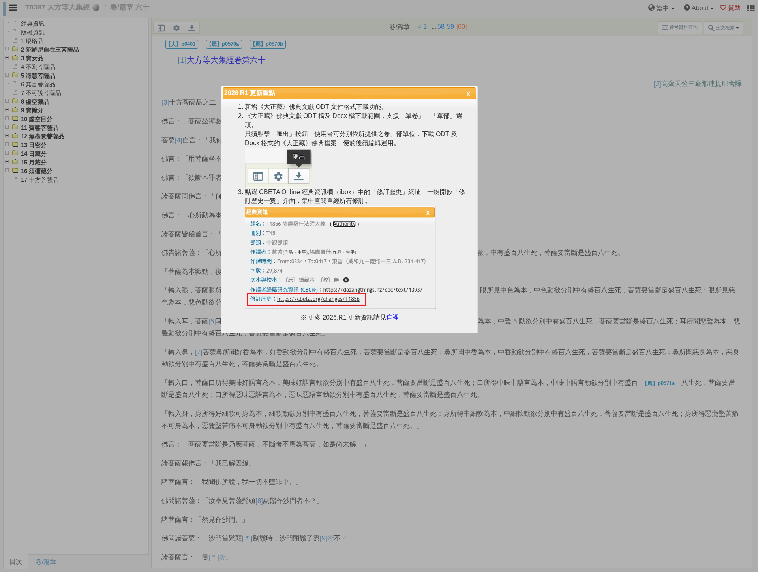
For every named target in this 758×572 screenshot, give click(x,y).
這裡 (392, 317)
